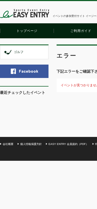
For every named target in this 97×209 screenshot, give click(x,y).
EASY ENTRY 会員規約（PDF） (68, 144)
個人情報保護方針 (31, 144)
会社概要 (8, 144)
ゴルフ (18, 52)
